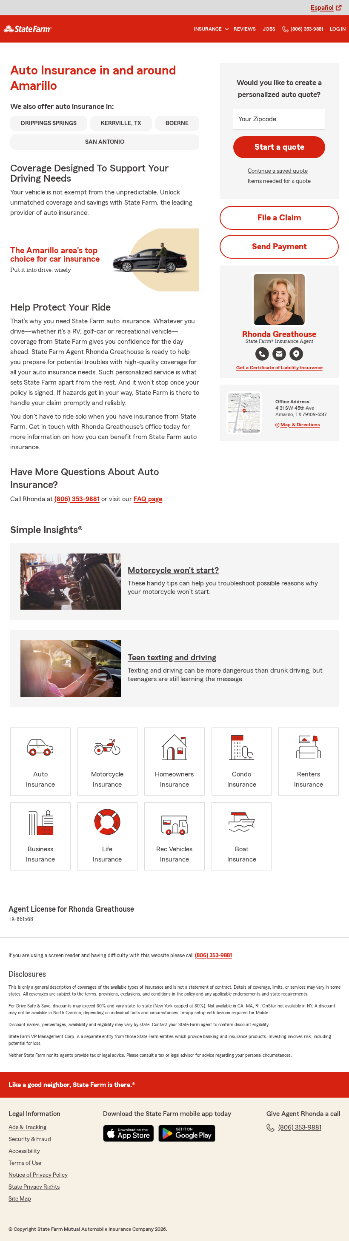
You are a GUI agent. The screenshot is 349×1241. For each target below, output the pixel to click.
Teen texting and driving (172, 657)
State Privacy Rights (34, 1187)
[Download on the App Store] (128, 1133)
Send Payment (279, 246)
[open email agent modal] (279, 355)
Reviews (245, 28)
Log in (338, 28)
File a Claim (279, 218)
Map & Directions (300, 424)
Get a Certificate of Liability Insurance (279, 367)
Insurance (208, 28)
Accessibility (24, 1151)
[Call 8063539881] (262, 354)
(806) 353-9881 (307, 28)
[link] (27, 29)
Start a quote (279, 147)
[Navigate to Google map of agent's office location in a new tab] (296, 354)
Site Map (20, 1199)
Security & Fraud (30, 1139)
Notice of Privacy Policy (38, 1175)
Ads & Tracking (27, 1127)
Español (322, 7)
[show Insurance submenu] (225, 29)
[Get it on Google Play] (186, 1133)
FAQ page (148, 499)
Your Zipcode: (258, 119)
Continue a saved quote (278, 171)
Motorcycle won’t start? (173, 570)
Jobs (269, 28)
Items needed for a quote (279, 181)
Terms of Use (25, 1163)
